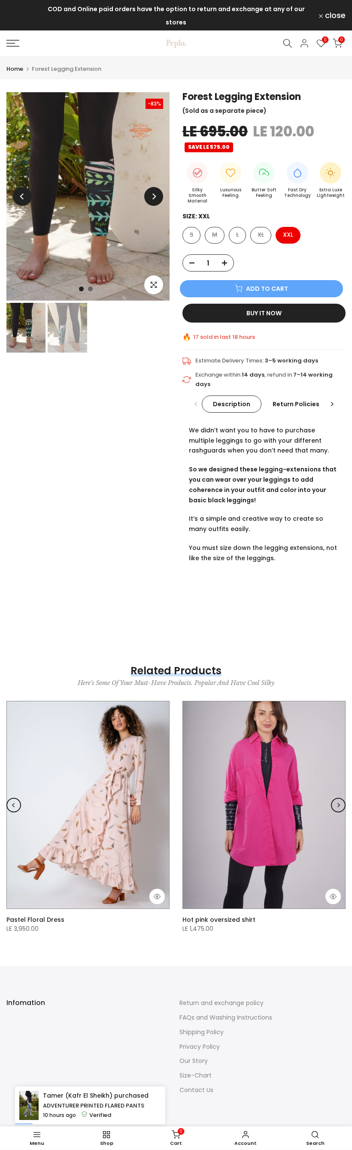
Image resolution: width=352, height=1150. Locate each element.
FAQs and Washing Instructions (225, 1017)
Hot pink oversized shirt (218, 919)
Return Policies (296, 403)
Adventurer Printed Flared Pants (93, 1131)
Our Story (193, 1060)
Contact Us (196, 1090)
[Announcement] (176, 15)
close (21, 15)
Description (231, 403)
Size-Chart (195, 1075)
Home (14, 69)
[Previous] (22, 196)
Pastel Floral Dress (35, 919)
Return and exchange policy (221, 1003)
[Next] (153, 196)
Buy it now (264, 313)
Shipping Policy (201, 1032)
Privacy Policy (199, 1046)
